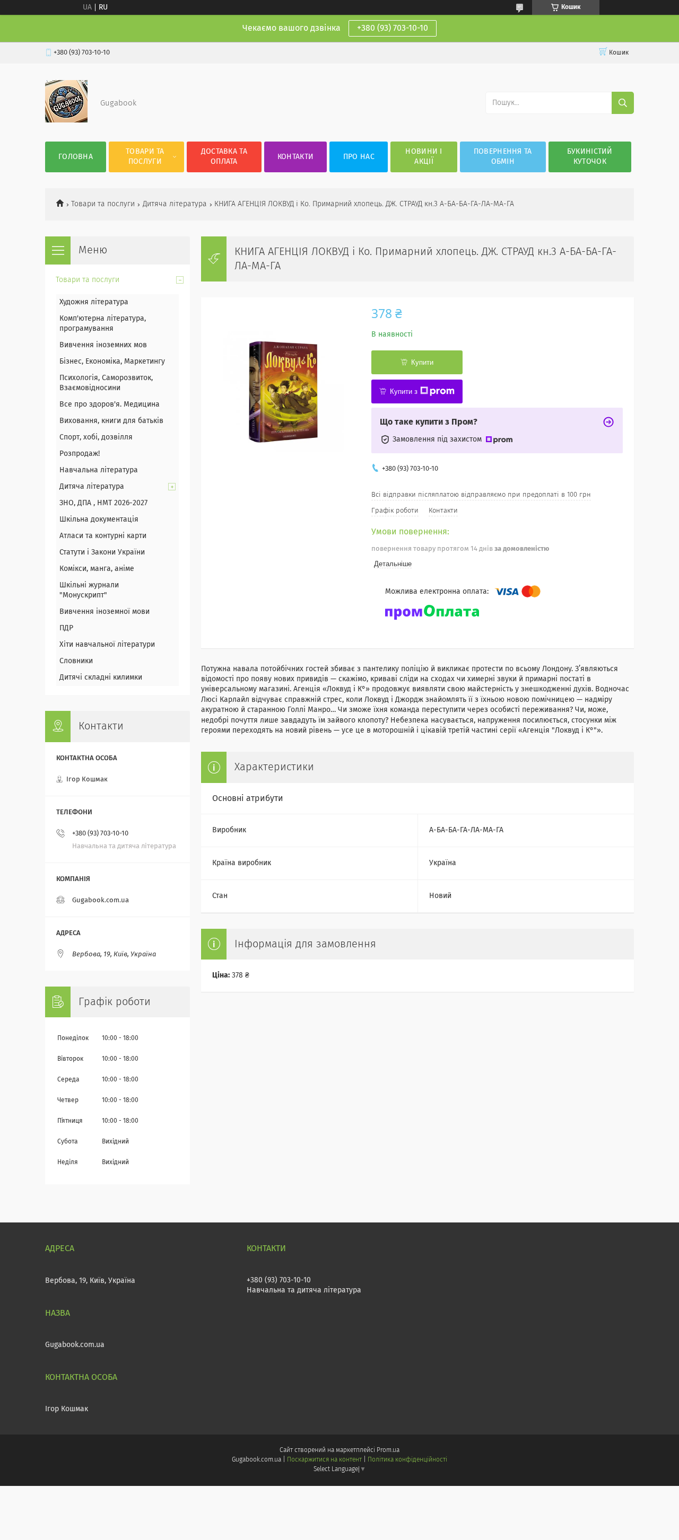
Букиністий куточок (590, 156)
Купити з (403, 391)
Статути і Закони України (102, 552)
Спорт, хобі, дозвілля (96, 437)
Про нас (359, 157)
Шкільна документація (98, 519)
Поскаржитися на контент (324, 1460)
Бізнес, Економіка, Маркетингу (112, 361)
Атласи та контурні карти (102, 536)
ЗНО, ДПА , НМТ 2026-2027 (103, 503)
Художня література (93, 302)
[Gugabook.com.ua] (66, 120)
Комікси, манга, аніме (96, 569)
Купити (422, 362)
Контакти (295, 157)
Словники (76, 661)
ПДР (66, 628)
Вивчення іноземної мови (104, 611)
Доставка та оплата (224, 156)
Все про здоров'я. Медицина (109, 404)
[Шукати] (623, 103)
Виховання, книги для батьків (111, 421)
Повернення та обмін (503, 156)
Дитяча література (175, 204)
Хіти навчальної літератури (107, 644)
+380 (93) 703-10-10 (392, 28)
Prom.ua (388, 1450)
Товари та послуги (145, 156)
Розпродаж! (79, 453)
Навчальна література (98, 470)
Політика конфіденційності (407, 1460)
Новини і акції (423, 156)
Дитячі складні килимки (100, 677)
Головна (75, 157)
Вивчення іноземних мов (103, 345)
